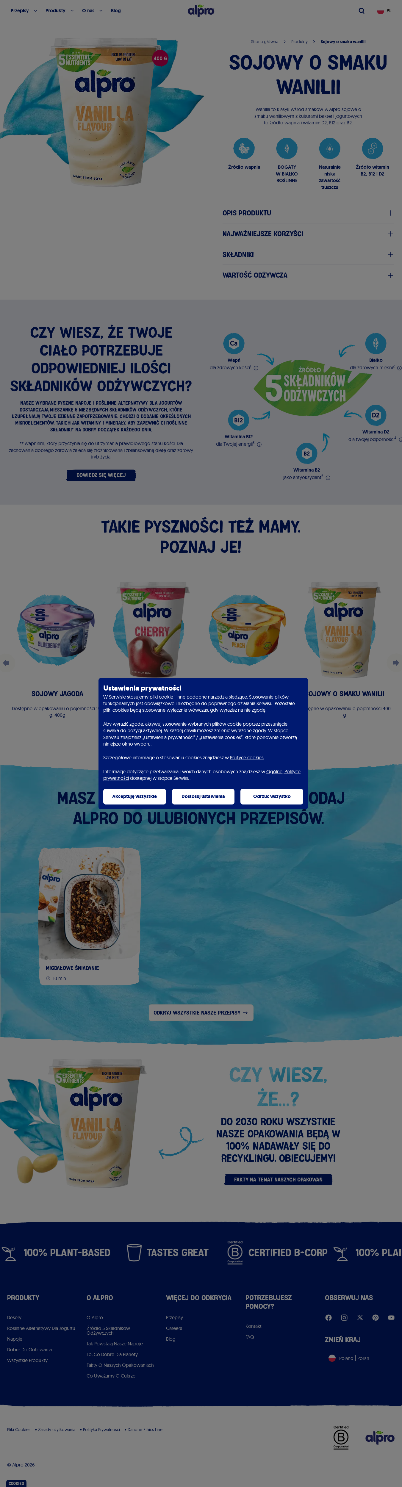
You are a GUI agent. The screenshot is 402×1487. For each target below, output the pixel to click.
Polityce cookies (247, 757)
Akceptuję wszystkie (134, 796)
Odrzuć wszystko (272, 796)
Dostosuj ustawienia (203, 796)
